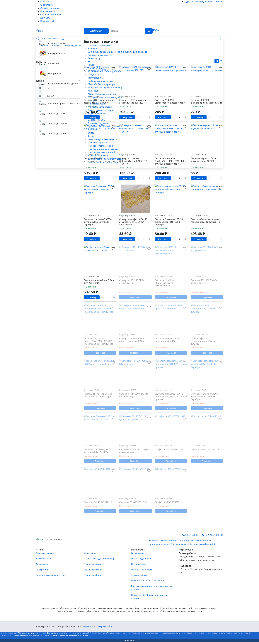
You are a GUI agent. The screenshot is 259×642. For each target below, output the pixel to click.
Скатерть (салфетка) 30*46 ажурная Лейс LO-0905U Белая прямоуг (171, 396)
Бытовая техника (45, 553)
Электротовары (44, 558)
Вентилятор (94, 58)
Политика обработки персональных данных (150, 597)
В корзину (91, 117)
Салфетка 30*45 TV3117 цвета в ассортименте (134, 451)
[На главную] (39, 31)
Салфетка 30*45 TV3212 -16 (98, 502)
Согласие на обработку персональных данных (151, 587)
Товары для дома (93, 564)
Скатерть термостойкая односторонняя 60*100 (131, 340)
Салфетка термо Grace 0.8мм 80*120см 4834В (99, 281)
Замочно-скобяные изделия (51, 575)
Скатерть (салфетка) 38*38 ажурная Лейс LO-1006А (98, 451)
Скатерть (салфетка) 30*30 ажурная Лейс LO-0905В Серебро (98, 222)
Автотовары (90, 553)
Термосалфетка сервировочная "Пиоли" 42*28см (204, 341)
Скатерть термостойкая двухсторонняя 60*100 (203, 160)
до (40, 95)
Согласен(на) (129, 640)
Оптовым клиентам (50, 14)
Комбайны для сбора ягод (50, 38)
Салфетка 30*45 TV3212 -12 (169, 449)
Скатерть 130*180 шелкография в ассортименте (99, 160)
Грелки (91, 64)
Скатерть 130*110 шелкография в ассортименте (171, 101)
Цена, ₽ (40, 80)
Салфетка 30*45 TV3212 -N (168, 502)
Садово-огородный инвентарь (100, 558)
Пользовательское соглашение (147, 580)
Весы (90, 61)
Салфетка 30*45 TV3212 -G (133, 502)
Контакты (45, 17)
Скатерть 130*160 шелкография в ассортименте (206, 101)
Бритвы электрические (100, 55)
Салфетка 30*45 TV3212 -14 (205, 449)
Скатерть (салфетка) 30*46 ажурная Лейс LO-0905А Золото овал (133, 222)
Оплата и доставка (50, 8)
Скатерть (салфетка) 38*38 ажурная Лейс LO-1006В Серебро (169, 222)
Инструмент (42, 569)
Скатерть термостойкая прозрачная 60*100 (167, 340)
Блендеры (93, 48)
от (40, 87)
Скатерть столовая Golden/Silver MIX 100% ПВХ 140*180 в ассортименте (169, 161)
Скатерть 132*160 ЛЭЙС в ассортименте (204, 281)
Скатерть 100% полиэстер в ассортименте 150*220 (133, 101)
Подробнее (135, 297)
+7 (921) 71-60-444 (213, 1)
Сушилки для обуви (98, 123)
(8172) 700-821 (194, 1)
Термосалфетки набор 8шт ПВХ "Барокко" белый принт (98, 395)
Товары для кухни (93, 569)
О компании (46, 4)
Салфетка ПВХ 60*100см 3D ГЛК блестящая (133, 395)
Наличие (41, 61)
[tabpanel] (152, 101)
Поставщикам (47, 11)
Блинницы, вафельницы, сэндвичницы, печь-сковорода (117, 51)
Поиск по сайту (48, 21)
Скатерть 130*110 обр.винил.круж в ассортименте (164, 283)
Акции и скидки (139, 575)
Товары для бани (92, 575)
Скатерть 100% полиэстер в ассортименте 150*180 (98, 101)
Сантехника (42, 564)
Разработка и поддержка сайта (97, 626)
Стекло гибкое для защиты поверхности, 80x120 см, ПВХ (206, 220)
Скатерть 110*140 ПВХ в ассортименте (131, 281)
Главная (44, 1)
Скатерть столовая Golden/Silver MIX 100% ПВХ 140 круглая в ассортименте (98, 341)
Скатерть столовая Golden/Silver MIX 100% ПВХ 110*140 (133, 161)
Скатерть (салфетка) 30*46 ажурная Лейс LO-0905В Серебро (205, 396)
